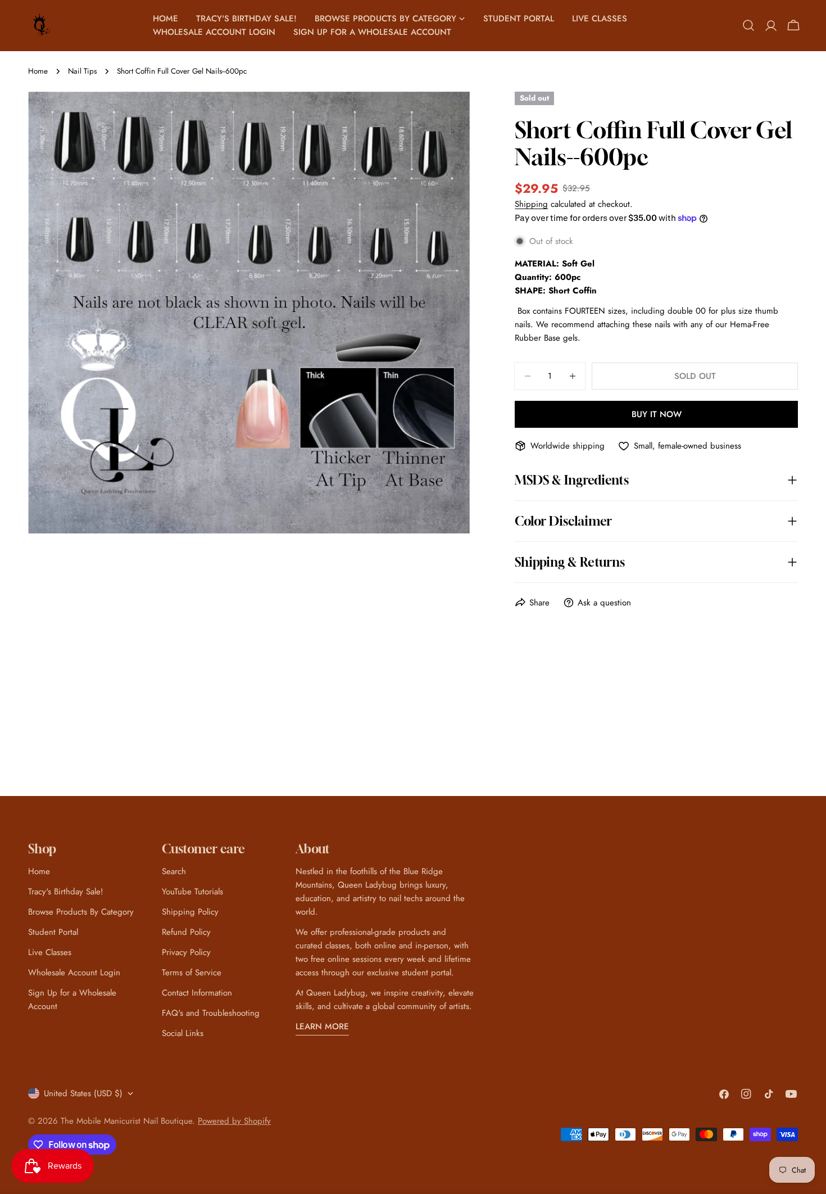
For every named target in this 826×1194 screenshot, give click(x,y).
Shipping (531, 204)
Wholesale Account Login (74, 972)
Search (174, 871)
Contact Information (197, 993)
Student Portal (53, 932)
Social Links (182, 1033)
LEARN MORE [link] (322, 1026)
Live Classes (49, 952)
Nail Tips (82, 71)
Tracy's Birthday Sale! (65, 891)
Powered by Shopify (234, 1121)
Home (38, 71)
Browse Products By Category (81, 912)
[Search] (748, 25)
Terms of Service (191, 972)
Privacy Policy (186, 952)
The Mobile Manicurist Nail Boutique (126, 1121)
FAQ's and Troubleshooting (211, 1013)
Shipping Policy (190, 912)
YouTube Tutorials (192, 891)
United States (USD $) (83, 1093)
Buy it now (657, 414)
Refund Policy (186, 932)
